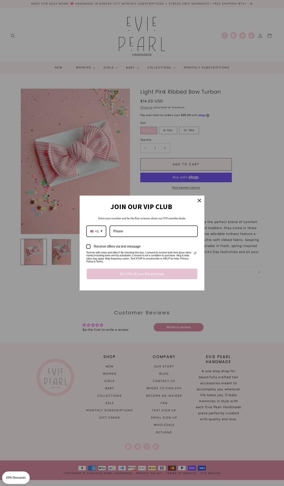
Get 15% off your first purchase (142, 274)
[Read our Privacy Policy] (195, 252)
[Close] (199, 201)
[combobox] (96, 231)
